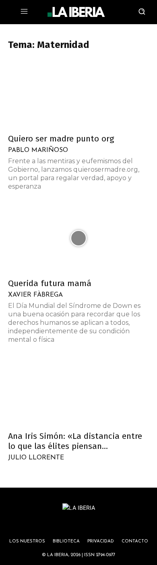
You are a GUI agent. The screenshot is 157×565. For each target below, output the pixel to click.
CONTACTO (135, 541)
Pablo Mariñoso (38, 150)
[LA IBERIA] (76, 12)
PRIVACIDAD (100, 541)
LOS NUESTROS (27, 541)
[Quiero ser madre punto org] (78, 94)
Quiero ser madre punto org (61, 138)
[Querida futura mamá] (78, 238)
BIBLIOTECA (66, 541)
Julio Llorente (36, 458)
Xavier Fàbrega (35, 295)
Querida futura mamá (49, 283)
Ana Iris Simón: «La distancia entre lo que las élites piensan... (75, 441)
